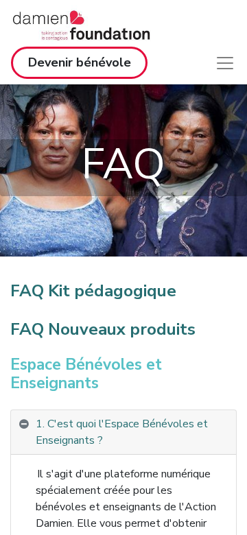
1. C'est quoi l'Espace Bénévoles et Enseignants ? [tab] (122, 432)
